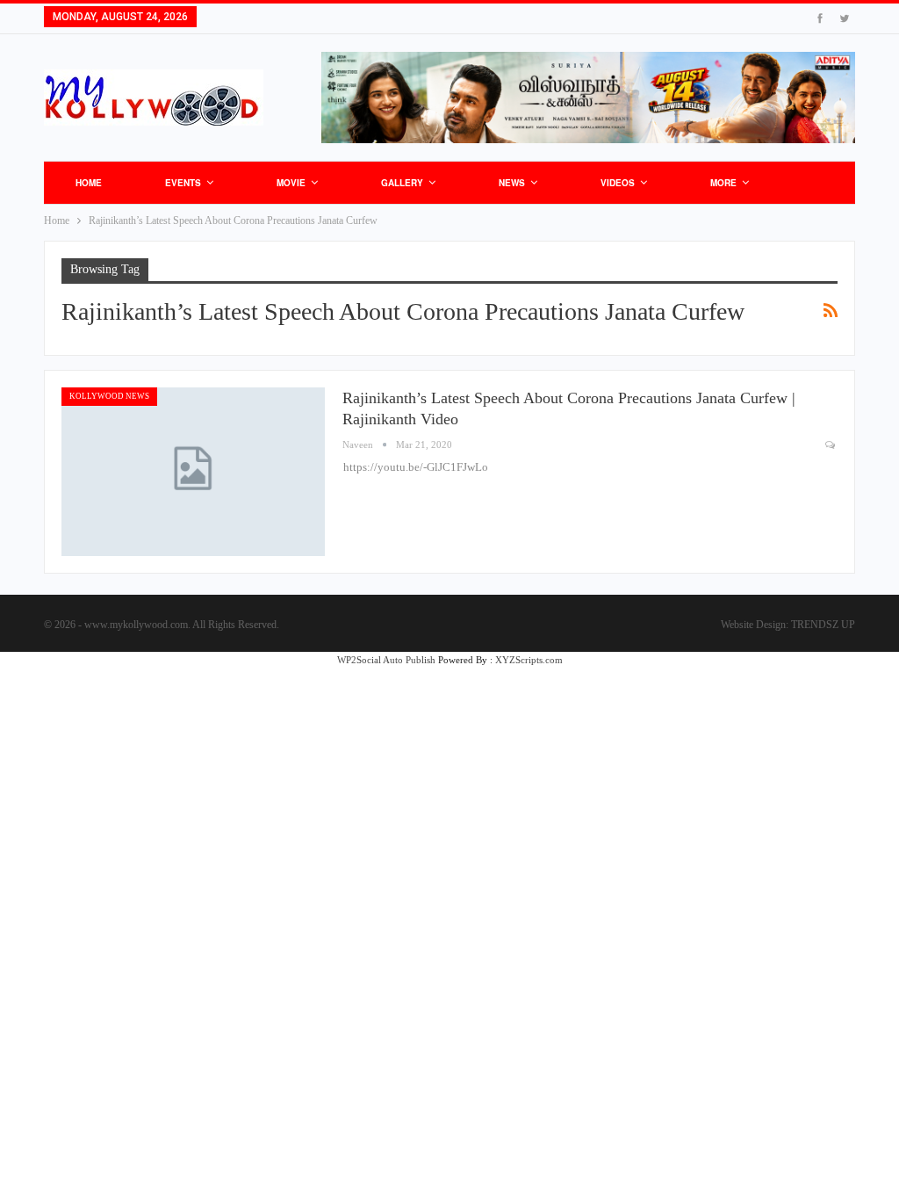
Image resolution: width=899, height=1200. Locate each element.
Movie (291, 183)
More (723, 183)
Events (183, 183)
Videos (618, 183)
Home (89, 183)
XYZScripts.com (529, 659)
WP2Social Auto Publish (386, 659)
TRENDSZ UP (823, 624)
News (512, 183)
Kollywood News (109, 396)
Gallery (402, 183)
